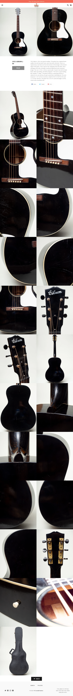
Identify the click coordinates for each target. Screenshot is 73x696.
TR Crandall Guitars (38, 690)
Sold (18, 68)
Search (32, 685)
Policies (40, 685)
